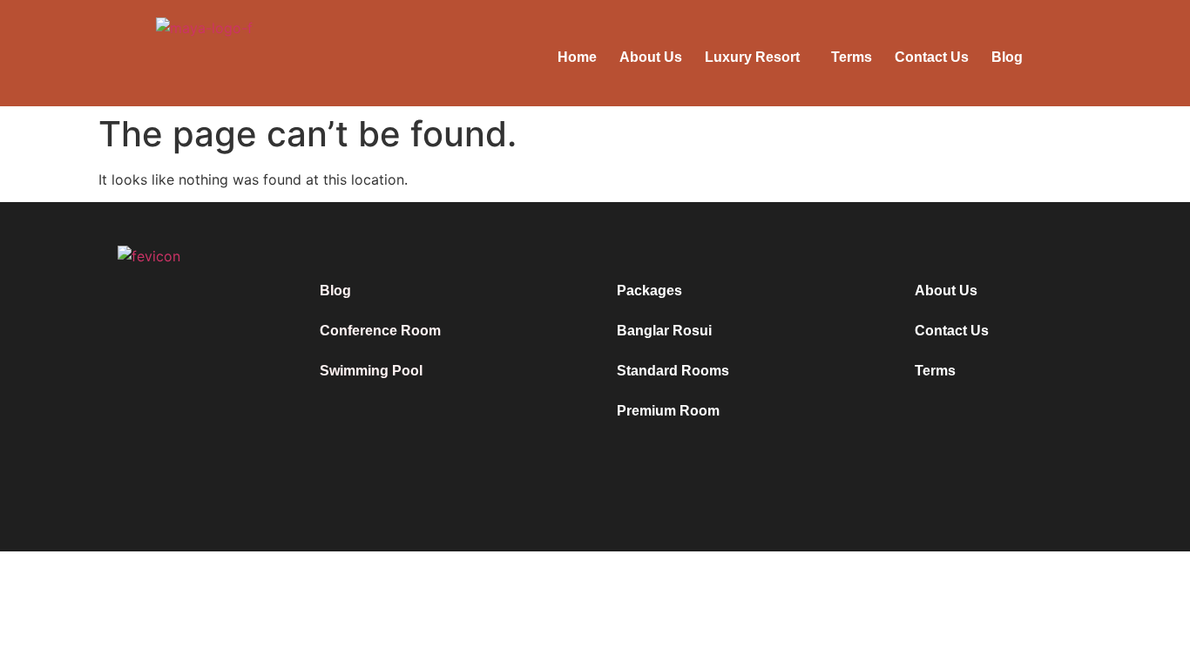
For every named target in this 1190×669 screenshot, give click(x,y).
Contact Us (932, 57)
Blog (1007, 57)
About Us (650, 57)
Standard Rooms (673, 370)
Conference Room (380, 330)
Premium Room (668, 410)
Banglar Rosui (664, 330)
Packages (649, 290)
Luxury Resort (752, 57)
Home (577, 57)
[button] (756, 57)
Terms (851, 57)
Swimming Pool (371, 370)
